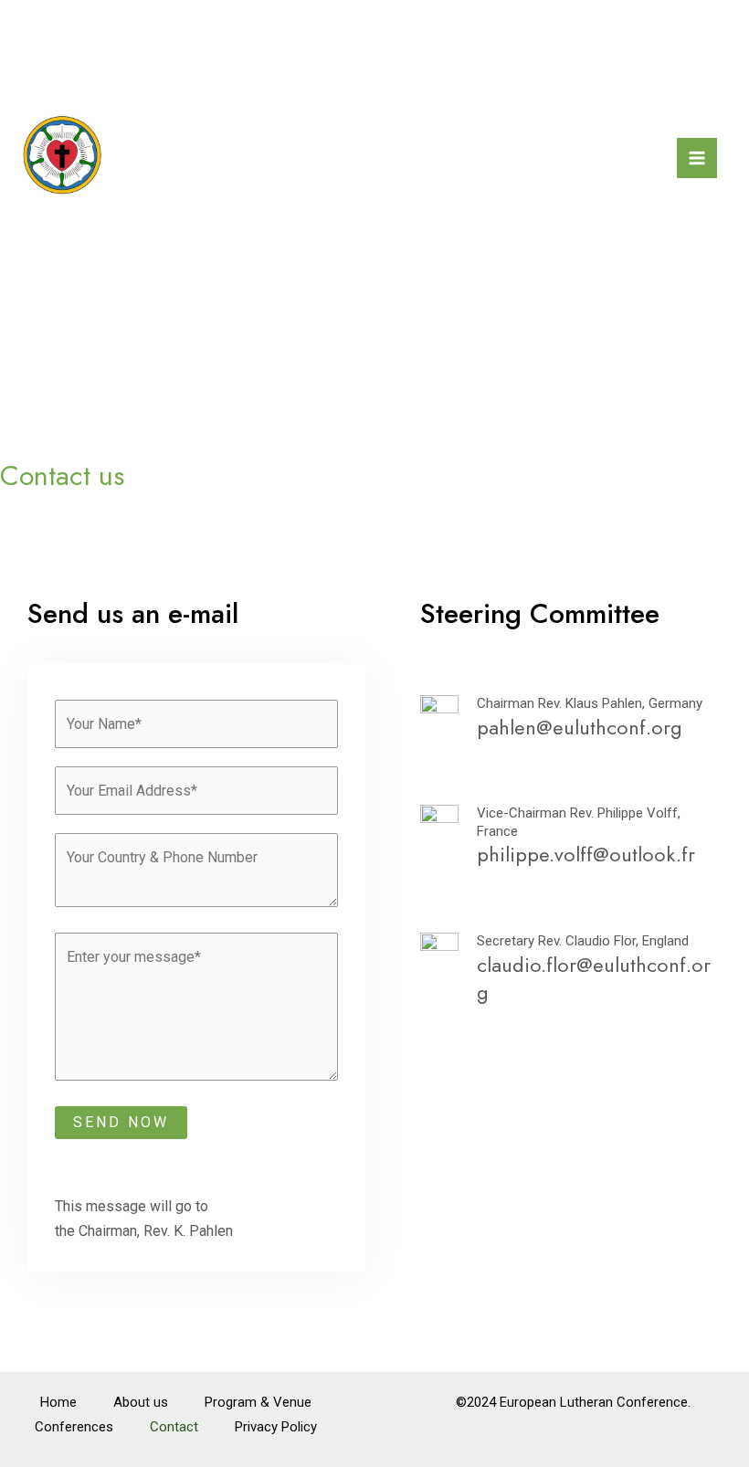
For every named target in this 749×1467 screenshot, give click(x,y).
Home (58, 1402)
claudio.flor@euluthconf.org (594, 979)
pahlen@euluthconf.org (579, 727)
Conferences (74, 1427)
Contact (174, 1427)
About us (140, 1402)
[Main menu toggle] (697, 158)
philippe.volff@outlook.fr (586, 854)
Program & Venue (258, 1402)
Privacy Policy (276, 1427)
